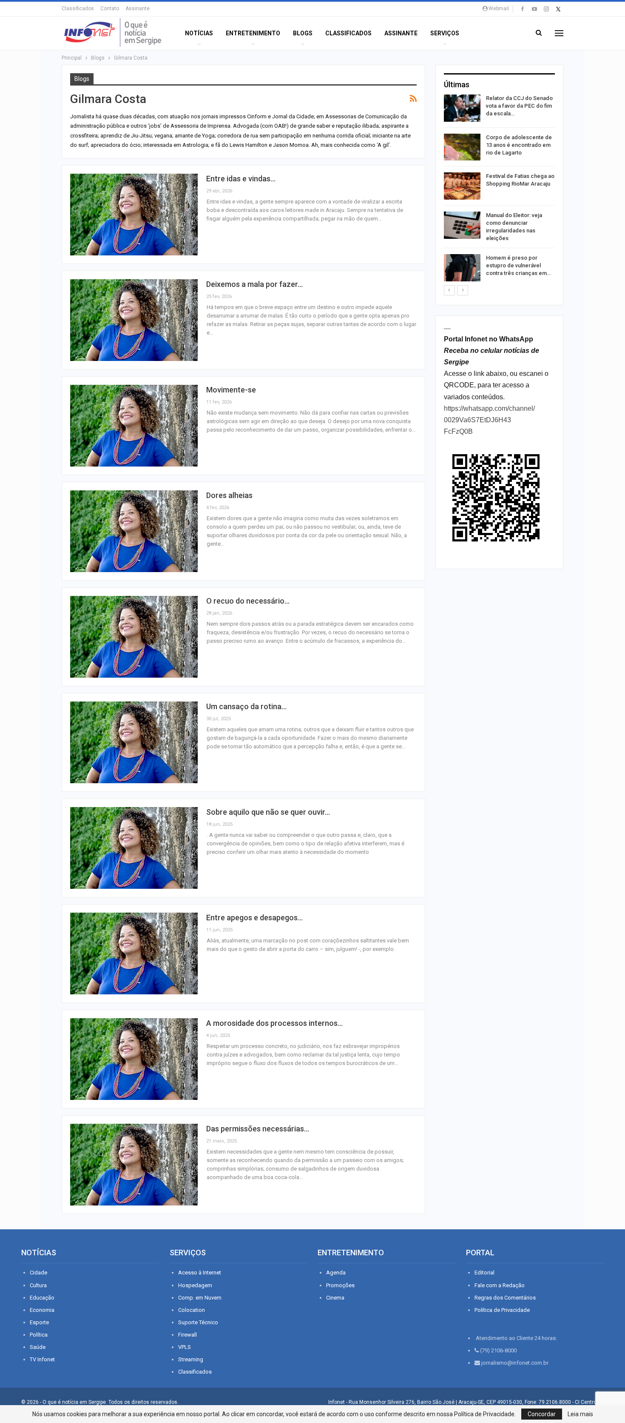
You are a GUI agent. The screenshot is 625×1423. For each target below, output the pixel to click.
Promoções (340, 1285)
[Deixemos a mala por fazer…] (134, 320)
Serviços (444, 33)
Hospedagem (195, 1285)
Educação (42, 1297)
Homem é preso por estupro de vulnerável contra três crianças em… (518, 265)
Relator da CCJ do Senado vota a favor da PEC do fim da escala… (519, 106)
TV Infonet (42, 1359)
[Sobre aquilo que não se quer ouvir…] (134, 848)
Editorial (484, 1272)
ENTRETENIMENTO (253, 33)
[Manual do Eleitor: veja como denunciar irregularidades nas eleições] (462, 225)
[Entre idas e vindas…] (134, 214)
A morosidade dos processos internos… (274, 1023)
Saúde (37, 1347)
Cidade (38, 1272)
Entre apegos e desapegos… (254, 917)
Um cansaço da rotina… (246, 706)
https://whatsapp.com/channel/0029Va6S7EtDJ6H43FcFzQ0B (489, 420)
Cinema (335, 1297)
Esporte (39, 1322)
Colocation (191, 1310)
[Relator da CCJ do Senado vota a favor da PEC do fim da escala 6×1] (462, 108)
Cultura (38, 1285)
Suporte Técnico (198, 1322)
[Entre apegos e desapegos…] (134, 953)
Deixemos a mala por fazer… (254, 284)
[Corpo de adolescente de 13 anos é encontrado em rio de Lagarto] (462, 147)
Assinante (137, 8)
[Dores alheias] (134, 531)
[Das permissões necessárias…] (134, 1164)
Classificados (78, 8)
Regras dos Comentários (505, 1297)
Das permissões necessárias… (257, 1128)
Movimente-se (231, 389)
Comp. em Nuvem (200, 1297)
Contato (109, 8)
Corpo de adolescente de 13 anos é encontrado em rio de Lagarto (519, 145)
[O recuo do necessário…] (134, 637)
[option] (499, 189)
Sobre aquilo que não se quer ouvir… (268, 811)
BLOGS (302, 33)
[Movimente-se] (134, 426)
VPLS (184, 1347)
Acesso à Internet (199, 1272)
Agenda (336, 1272)
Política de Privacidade (502, 1310)
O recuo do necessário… (248, 600)
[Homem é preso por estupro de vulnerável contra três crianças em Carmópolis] (462, 267)
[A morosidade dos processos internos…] (134, 1059)
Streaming (190, 1359)
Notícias (199, 33)
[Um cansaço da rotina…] (134, 742)
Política (39, 1334)
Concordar (542, 1414)
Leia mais (580, 1414)
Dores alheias (229, 495)
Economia (42, 1310)
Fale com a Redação (499, 1285)
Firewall (187, 1334)
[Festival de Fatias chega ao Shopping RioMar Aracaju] (462, 186)
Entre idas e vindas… (241, 178)
